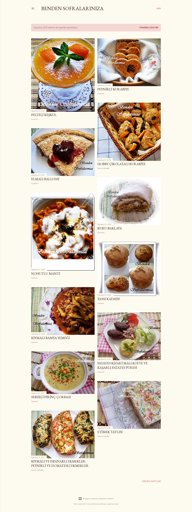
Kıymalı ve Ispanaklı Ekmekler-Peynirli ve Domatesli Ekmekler (60, 463)
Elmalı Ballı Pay (45, 179)
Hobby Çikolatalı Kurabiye (121, 164)
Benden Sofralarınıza (72, 8)
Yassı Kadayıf (108, 299)
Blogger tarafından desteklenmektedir (98, 499)
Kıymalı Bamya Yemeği (50, 338)
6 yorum (100, 233)
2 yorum (100, 93)
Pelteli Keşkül (44, 115)
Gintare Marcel (92, 504)
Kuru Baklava (109, 228)
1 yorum (34, 278)
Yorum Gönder (103, 168)
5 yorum (34, 119)
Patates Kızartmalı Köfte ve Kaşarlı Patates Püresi (122, 365)
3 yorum (100, 372)
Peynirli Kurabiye (113, 89)
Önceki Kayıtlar (151, 481)
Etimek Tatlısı (110, 432)
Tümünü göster (148, 27)
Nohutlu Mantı (45, 273)
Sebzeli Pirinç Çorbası (51, 397)
